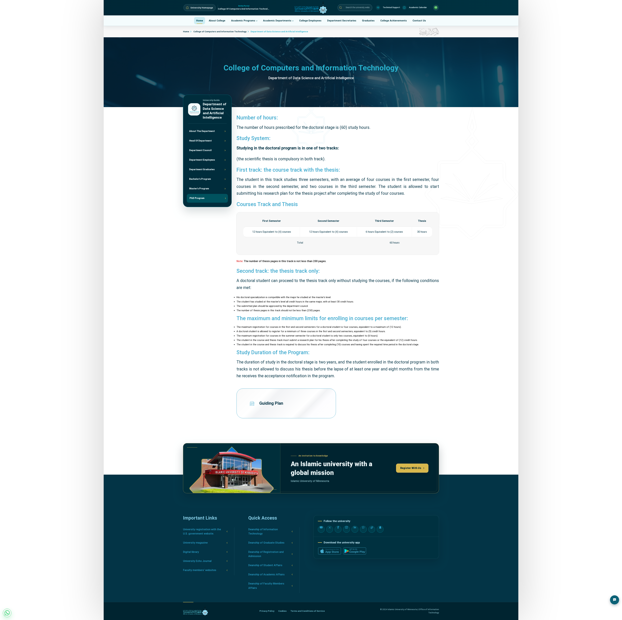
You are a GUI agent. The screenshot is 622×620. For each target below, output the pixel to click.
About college (217, 20)
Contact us (419, 20)
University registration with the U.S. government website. (202, 531)
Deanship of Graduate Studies (266, 542)
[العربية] (436, 7)
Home (199, 20)
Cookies (282, 611)
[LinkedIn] (354, 529)
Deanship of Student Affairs (265, 565)
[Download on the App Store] (329, 551)
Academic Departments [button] (277, 20)
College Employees (310, 20)
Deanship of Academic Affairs (266, 574)
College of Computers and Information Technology (220, 31)
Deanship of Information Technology (263, 531)
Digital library (191, 551)
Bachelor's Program (200, 179)
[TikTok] (371, 529)
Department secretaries (341, 20)
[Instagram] (346, 529)
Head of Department (200, 140)
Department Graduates (202, 169)
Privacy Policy (266, 611)
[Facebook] (338, 529)
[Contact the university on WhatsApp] (7, 613)
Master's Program (199, 188)
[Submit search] (340, 7)
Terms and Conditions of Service (307, 611)
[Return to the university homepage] (195, 611)
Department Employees (202, 160)
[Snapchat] (380, 529)
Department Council (200, 150)
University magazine (195, 542)
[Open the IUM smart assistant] (614, 599)
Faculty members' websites (199, 570)
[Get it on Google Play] (354, 551)
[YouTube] (321, 529)
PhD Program (197, 198)
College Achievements (393, 20)
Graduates (368, 20)
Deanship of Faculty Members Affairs (266, 585)
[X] (329, 529)
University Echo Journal (197, 561)
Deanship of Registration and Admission (266, 554)
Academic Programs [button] (243, 20)
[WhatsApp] (363, 529)
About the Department (202, 131)
